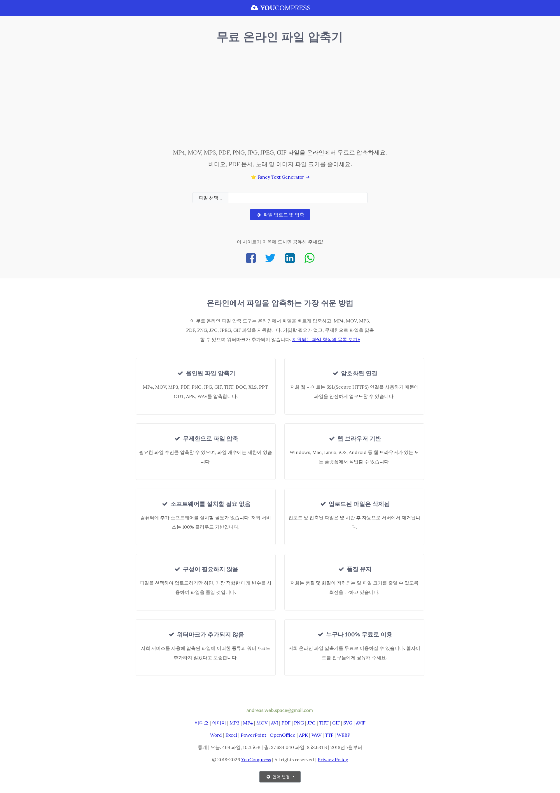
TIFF (324, 723)
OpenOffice (282, 735)
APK (303, 735)
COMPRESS (285, 7)
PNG (299, 723)
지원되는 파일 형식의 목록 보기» (326, 339)
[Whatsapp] (309, 257)
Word (216, 735)
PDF (285, 723)
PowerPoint (253, 735)
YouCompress (256, 759)
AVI (274, 723)
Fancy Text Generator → (284, 177)
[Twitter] (270, 257)
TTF (329, 735)
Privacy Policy (333, 759)
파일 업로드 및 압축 (283, 214)
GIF (336, 723)
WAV (316, 735)
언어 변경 (281, 776)
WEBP (343, 735)
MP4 (248, 723)
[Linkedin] (290, 257)
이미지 (219, 723)
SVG (347, 723)
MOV (261, 723)
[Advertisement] (280, 97)
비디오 (202, 723)
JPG (311, 723)
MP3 (234, 723)
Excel (231, 735)
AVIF (360, 723)
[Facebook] (251, 257)
